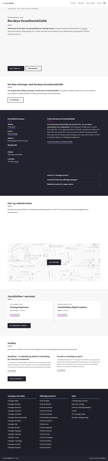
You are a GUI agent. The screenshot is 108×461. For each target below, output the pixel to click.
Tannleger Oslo (13, 424)
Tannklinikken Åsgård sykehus (72, 307)
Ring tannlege (15, 68)
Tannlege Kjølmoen (19, 307)
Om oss (99, 3)
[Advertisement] (49, 51)
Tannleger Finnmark (14, 411)
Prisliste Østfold (45, 447)
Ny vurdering (14, 100)
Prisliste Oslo (44, 424)
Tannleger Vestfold (14, 444)
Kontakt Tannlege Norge (80, 417)
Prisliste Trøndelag (46, 437)
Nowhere (102, 458)
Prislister (81, 3)
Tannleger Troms (13, 437)
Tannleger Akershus (14, 404)
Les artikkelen (12, 371)
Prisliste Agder (45, 401)
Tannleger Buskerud (14, 407)
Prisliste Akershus (46, 404)
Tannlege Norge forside (80, 401)
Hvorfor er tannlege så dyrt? (70, 356)
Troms (18, 8)
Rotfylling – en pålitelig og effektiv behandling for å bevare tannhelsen (29, 358)
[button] (73, 175)
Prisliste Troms (45, 434)
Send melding (32, 68)
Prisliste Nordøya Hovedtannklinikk (59, 142)
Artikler (73, 3)
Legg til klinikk (90, 3)
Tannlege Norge (12, 8)
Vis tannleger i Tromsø (18, 326)
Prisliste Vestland (45, 444)
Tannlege (8, 3)
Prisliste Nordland (46, 421)
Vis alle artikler (16, 379)
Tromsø (23, 8)
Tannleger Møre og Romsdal (17, 417)
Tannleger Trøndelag (15, 441)
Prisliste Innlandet (46, 414)
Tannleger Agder (13, 401)
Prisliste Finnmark (46, 411)
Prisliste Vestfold (45, 441)
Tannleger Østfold (14, 428)
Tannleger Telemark (14, 434)
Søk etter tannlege (78, 404)
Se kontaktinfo (15, 315)
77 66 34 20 (11, 127)
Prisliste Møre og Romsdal (48, 417)
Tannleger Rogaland (14, 431)
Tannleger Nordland (14, 421)
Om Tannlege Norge (78, 414)
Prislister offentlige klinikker (81, 407)
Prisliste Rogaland (46, 428)
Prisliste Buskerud (46, 407)
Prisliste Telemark (46, 431)
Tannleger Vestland (14, 447)
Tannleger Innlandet (14, 414)
